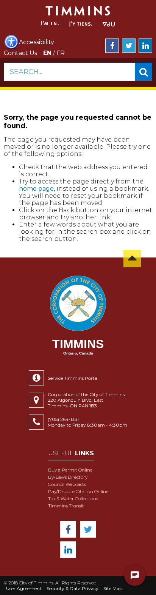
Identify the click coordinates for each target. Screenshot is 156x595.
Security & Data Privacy (72, 588)
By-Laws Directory (67, 477)
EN (47, 53)
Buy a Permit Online (70, 470)
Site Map (112, 588)
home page (36, 188)
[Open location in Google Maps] (38, 400)
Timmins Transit (66, 506)
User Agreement (24, 588)
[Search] (143, 72)
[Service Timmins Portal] (38, 377)
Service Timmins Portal (73, 378)
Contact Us (20, 53)
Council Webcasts (67, 484)
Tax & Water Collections (73, 498)
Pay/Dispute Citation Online (78, 491)
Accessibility (36, 42)
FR (60, 53)
